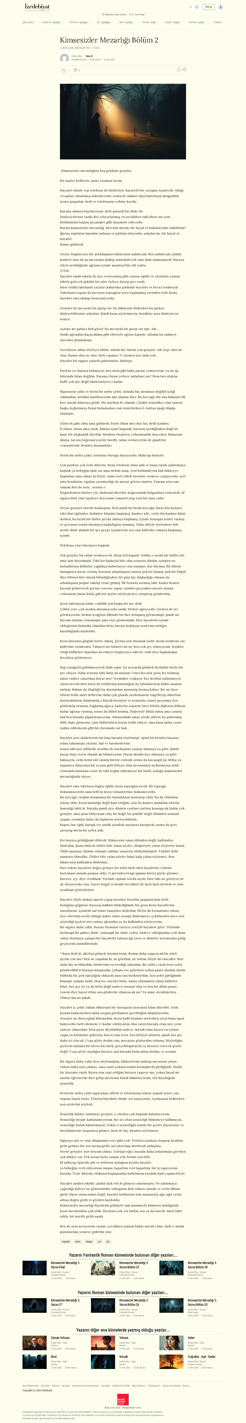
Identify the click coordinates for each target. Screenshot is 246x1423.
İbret (54, 1357)
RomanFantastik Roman (60, 1273)
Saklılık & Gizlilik (121, 1385)
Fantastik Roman (79, 59)
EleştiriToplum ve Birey (197, 1363)
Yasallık (105, 1385)
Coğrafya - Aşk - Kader (201, 1357)
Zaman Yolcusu (60, 1338)
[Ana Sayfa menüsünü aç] (34, 22)
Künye (186, 1385)
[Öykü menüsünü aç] (134, 22)
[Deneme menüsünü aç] (89, 22)
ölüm (77, 1241)
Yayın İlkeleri (139, 1385)
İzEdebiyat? (154, 1385)
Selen (191, 1338)
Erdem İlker (77, 56)
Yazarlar (45, 1385)
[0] (63, 70)
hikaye (89, 1241)
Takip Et (89, 56)
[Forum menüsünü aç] (222, 22)
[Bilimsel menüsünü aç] (206, 22)
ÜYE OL (209, 7)
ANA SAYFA (28, 22)
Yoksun (123, 1338)
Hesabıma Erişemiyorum (86, 1385)
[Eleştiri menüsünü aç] (181, 22)
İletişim (66, 1385)
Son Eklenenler (31, 1385)
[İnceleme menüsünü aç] (62, 22)
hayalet (66, 1241)
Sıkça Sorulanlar (172, 1385)
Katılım (56, 1385)
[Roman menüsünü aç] (157, 22)
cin (99, 1241)
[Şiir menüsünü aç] (111, 22)
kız (108, 1241)
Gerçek (123, 1357)
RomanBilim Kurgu (197, 1311)
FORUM (217, 22)
